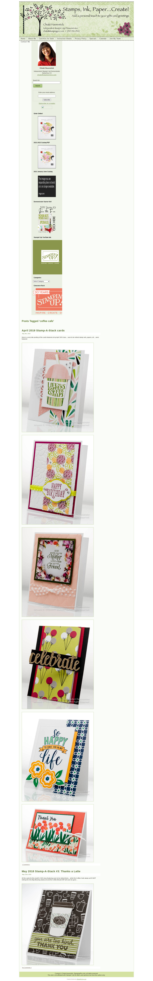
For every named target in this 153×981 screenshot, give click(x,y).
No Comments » (27, 967)
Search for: (36, 80)
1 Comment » (26, 864)
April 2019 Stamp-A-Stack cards (43, 330)
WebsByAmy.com (81, 979)
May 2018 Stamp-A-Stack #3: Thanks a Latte (51, 871)
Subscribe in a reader (47, 103)
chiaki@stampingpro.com (46, 75)
